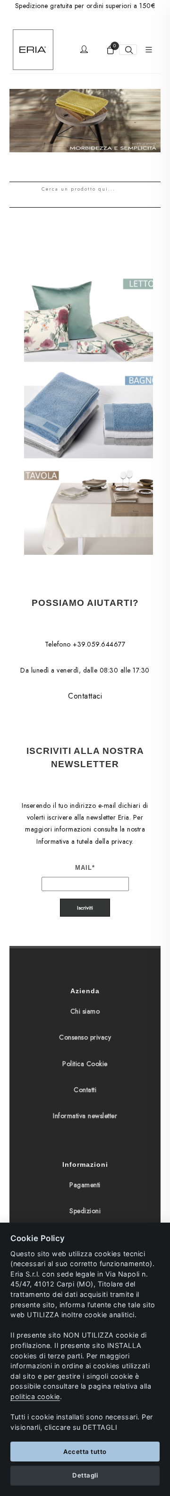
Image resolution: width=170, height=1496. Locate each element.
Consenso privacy (85, 1037)
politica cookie (35, 1396)
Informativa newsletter (85, 1115)
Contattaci (85, 696)
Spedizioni (85, 1211)
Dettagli (85, 1475)
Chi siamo (85, 1011)
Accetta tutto (85, 1451)
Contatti (85, 1089)
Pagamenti (85, 1185)
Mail (85, 867)
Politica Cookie (85, 1063)
